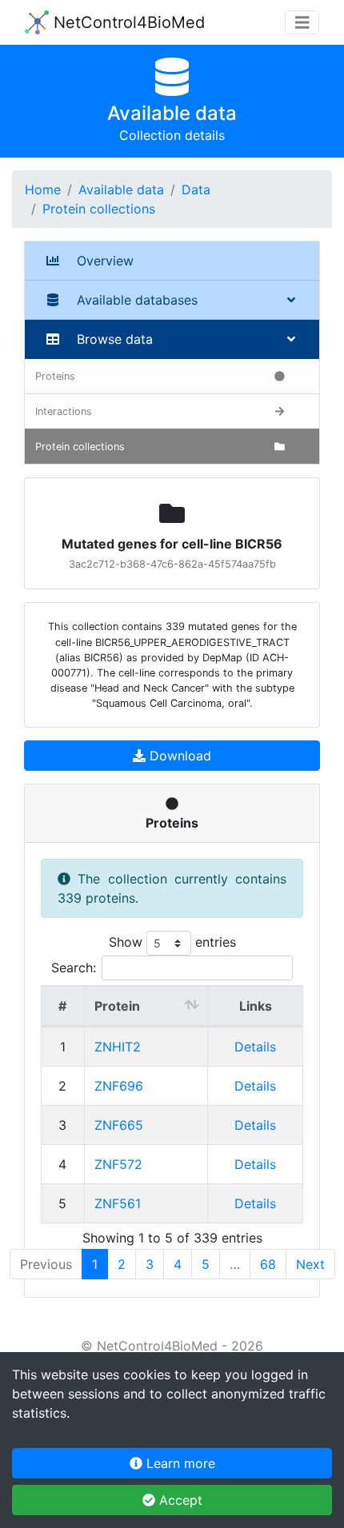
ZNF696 (118, 1086)
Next (310, 1264)
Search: (73, 967)
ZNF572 (118, 1164)
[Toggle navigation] (302, 22)
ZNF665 (118, 1125)
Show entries (172, 942)
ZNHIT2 (117, 1047)
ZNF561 (117, 1203)
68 (268, 1264)
